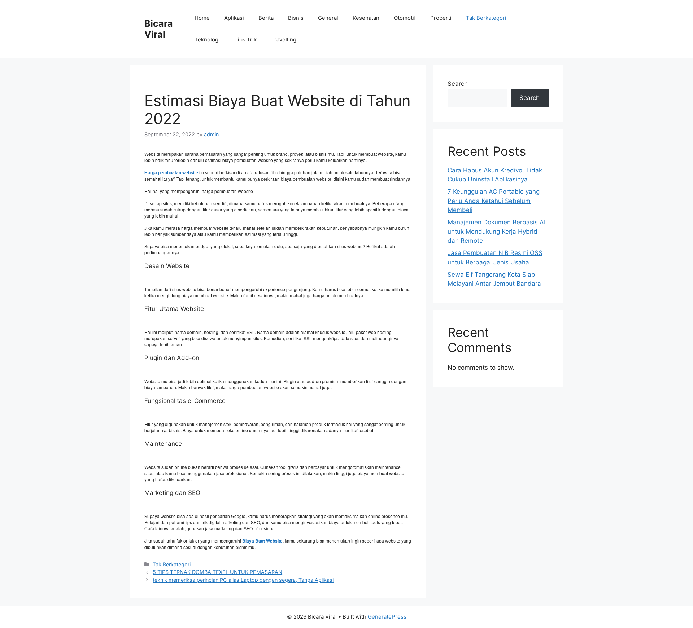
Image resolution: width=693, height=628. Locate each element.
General (328, 17)
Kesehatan (366, 17)
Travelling (283, 39)
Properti (441, 17)
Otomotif (405, 17)
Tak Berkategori (486, 17)
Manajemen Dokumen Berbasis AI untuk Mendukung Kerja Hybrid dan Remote (496, 231)
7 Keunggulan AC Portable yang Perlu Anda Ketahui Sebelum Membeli (494, 201)
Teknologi (207, 39)
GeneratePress (387, 616)
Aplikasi (234, 17)
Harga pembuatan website (171, 172)
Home (202, 17)
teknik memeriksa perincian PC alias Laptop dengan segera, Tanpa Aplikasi (243, 580)
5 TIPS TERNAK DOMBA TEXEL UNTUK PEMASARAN (217, 572)
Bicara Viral (158, 29)
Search (458, 83)
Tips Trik (245, 39)
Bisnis (296, 17)
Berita (266, 17)
